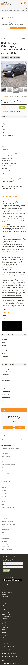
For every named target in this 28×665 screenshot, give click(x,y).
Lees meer (22, 107)
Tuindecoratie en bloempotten (9, 527)
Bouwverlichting (6, 538)
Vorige (3, 38)
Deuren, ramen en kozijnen (8, 462)
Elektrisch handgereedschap (8, 464)
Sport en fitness (6, 519)
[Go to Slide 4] (21, 90)
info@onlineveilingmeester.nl (10, 653)
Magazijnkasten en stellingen (8, 493)
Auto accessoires (6, 453)
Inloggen (8, 427)
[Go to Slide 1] (4, 90)
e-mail (8, 284)
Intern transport (6, 481)
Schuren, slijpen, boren (7, 512)
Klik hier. (4, 290)
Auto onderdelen (6, 456)
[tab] (5, 96)
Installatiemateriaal (6, 479)
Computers (4, 459)
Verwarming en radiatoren (8, 544)
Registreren (19, 427)
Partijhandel (5, 502)
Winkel (3, 552)
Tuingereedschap (6, 529)
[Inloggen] (25, 3)
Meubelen (4, 496)
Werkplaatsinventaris (7, 549)
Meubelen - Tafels (6, 499)
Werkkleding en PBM (7, 546)
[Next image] (25, 74)
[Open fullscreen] (25, 62)
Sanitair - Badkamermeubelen (9, 507)
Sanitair (4, 504)
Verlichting (4, 541)
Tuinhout (4, 532)
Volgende (23, 38)
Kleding (4, 487)
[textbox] (14, 174)
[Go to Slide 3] (15, 90)
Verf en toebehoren (6, 535)
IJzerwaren (4, 476)
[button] (21, 3)
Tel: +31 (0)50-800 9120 (9, 646)
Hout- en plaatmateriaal (7, 473)
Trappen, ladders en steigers (8, 524)
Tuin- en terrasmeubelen (8, 521)
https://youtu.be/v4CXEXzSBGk (9, 196)
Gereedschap (5, 468)
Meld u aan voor (5, 226)
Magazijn (4, 490)
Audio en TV (5, 451)
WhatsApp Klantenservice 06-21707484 (12, 650)
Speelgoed (4, 516)
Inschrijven (6, 570)
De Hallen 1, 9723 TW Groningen (11, 656)
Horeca (4, 470)
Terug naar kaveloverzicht (7, 34)
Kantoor (4, 485)
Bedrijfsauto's (5, 312)
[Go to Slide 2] (9, 90)
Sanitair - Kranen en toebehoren (9, 510)
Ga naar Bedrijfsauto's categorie (17, 28)
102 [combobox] (13, 38)
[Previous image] (3, 74)
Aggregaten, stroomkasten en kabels (10, 448)
